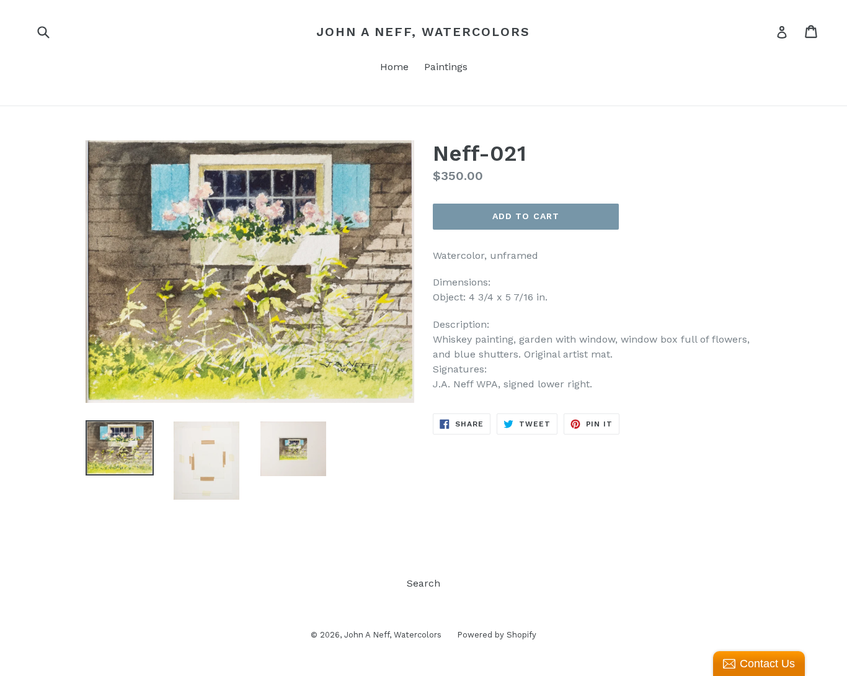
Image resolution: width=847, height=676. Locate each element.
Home (394, 67)
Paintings (446, 67)
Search (423, 583)
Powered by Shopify (496, 634)
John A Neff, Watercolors (423, 31)
